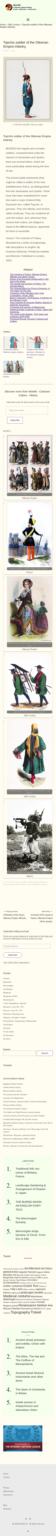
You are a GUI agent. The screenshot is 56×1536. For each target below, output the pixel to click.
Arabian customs (18, 1269)
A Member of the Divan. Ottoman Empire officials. (14, 914)
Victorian (6, 1028)
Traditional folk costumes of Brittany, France (28, 1172)
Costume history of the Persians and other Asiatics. (24, 1116)
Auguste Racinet (27, 1272)
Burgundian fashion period (15, 1277)
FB (30, 1520)
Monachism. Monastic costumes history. (19, 1135)
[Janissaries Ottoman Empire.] (13, 367)
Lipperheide (47, 1293)
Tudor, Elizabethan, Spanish (14, 1003)
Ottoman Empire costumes (24, 884)
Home (3, 25)
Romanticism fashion (31, 1309)
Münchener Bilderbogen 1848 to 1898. (19, 1139)
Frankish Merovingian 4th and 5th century (20, 1119)
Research (7, 1509)
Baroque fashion (23, 1275)
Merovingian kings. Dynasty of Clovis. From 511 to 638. (30, 1235)
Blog (5, 1505)
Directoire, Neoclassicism (13, 1014)
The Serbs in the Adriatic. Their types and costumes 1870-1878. (29, 315)
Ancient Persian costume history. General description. (25, 1102)
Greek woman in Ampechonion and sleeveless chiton (27, 1406)
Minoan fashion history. (12, 1091)
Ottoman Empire (34, 882)
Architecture (32, 1268)
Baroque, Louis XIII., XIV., (13, 1007)
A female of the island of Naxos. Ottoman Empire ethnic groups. (42, 916)
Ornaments (37, 1299)
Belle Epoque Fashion (38, 1275)
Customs (12, 1280)
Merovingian (8, 986)
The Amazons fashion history (15, 1109)
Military (25, 882)
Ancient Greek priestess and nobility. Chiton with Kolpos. (30, 1343)
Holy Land (16, 1289)
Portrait (41, 1302)
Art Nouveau (8, 1035)
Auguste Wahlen (43, 1272)
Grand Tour (30, 1285)
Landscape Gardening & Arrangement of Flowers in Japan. (31, 1189)
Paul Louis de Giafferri (27, 1302)
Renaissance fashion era (35, 1305)
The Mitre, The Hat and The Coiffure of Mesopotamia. (30, 1360)
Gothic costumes (13, 1285)
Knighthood (14, 1293)
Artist (15, 1271)
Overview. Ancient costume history (17, 1142)
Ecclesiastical (10, 1282)
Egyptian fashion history (13, 1084)
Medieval (7, 993)
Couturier (31, 1278)
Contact (6, 1477)
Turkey (41, 882)
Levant (38, 1292)
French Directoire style (39, 1283)
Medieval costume (16, 1296)
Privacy (6, 1488)
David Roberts (21, 1280)
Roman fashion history (12, 1105)
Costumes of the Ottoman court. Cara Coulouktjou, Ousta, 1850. (27, 294)
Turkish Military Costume (39, 884)
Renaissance (8, 1000)
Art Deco (6, 1039)
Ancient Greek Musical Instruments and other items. (30, 1376)
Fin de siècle (8, 1032)
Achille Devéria (8, 1269)
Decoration (32, 1280)
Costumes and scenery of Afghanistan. (27, 307)
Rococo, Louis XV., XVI (12, 1010)
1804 (12, 882)
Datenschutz (8, 1491)
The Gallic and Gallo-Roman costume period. (22, 1112)
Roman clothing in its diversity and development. (23, 1146)
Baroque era (9, 1275)
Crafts (39, 1277)
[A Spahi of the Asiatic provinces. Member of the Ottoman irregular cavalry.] (37, 342)
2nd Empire (8, 1025)
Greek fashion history (12, 1087)
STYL (43, 1309)
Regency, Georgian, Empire (14, 1017)
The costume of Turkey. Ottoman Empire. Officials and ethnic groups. (28, 275)
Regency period (10, 1305)
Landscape (26, 1292)
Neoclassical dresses (24, 1299)
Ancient (6, 978)
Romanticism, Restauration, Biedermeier (20, 1021)
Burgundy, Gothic (10, 996)
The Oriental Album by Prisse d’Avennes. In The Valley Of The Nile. (30, 289)
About (5, 1474)
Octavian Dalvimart (9, 884)
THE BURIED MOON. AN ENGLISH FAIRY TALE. (29, 1205)
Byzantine (7, 982)
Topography (20, 1312)
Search (6, 1049)
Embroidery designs (25, 1283)
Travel (36, 1312)
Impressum (8, 1495)
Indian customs (29, 1289)
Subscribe (15, 420)
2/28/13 (5, 51)
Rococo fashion (12, 1308)
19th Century (14, 25)
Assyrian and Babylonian (13, 1098)
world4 (13, 51)
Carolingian (8, 989)
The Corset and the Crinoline (15, 1094)
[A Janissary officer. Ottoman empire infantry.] (13, 342)
